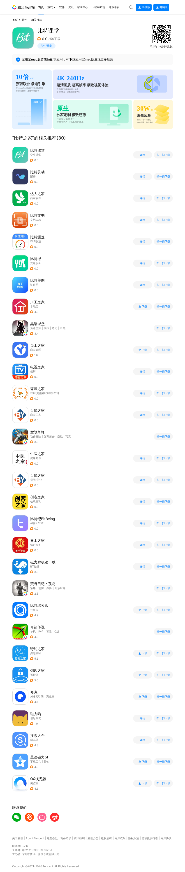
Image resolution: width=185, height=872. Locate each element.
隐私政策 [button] (133, 838)
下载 (144, 306)
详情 (142, 154)
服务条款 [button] (52, 838)
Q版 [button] (56, 631)
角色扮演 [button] (35, 328)
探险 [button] (49, 588)
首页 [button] (15, 19)
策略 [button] (33, 588)
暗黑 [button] (62, 328)
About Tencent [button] (35, 838)
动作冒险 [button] (35, 436)
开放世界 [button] (60, 588)
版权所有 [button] (106, 838)
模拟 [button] (46, 328)
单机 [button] (33, 631)
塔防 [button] (41, 588)
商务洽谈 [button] (65, 838)
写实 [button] (68, 436)
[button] (23, 7)
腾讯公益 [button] (93, 838)
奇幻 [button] (54, 328)
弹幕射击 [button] (49, 436)
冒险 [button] (49, 631)
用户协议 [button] (166, 838)
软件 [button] (24, 19)
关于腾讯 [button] (17, 838)
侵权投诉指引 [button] (150, 838)
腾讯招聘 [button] (79, 838)
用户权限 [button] (120, 838)
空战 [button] (60, 436)
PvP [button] (41, 631)
